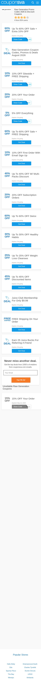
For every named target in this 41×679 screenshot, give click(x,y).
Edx (11, 667)
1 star (15, 17)
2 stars (18, 17)
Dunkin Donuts (30, 671)
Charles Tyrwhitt (30, 667)
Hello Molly (11, 664)
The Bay (11, 674)
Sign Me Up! (21, 380)
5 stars (27, 17)
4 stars (24, 17)
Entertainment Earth (30, 664)
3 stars (21, 17)
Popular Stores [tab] (20, 654)
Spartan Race (11, 671)
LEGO (30, 674)
